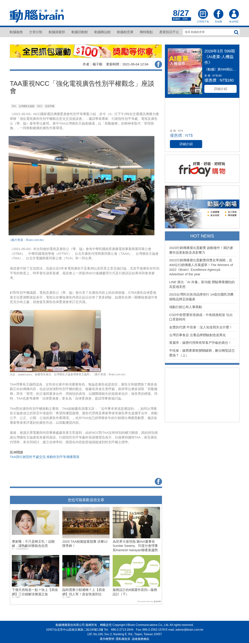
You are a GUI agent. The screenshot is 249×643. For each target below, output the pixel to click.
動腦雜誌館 (102, 32)
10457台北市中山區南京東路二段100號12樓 (74, 629)
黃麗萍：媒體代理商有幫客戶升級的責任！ (200, 343)
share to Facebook (158, 64)
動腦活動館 (79, 32)
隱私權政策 (123, 638)
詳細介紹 (220, 89)
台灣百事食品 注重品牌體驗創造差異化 (197, 335)
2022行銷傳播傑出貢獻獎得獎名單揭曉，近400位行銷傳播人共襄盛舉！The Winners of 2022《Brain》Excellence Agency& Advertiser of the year (201, 267)
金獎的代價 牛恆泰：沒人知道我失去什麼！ (200, 327)
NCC (39, 106)
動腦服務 (16, 32)
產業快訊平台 (169, 32)
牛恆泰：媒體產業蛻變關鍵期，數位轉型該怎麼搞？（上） (202, 353)
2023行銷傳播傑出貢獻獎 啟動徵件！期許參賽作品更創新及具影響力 (201, 250)
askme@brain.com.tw (189, 629)
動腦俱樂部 (57, 32)
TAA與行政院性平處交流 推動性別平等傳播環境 (44, 457)
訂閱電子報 (203, 14)
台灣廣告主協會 (26, 106)
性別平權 (49, 106)
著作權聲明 (107, 638)
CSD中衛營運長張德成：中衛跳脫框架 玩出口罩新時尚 (201, 317)
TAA (14, 106)
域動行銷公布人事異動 (185, 307)
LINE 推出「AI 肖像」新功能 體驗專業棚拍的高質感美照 (202, 284)
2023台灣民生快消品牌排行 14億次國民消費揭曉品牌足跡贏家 (201, 297)
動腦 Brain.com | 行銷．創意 (37, 16)
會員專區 (234, 14)
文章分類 (35, 32)
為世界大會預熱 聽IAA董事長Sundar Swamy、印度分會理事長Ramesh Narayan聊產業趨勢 (135, 546)
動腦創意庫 (125, 32)
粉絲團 (218, 14)
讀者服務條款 (140, 638)
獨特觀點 (146, 32)
